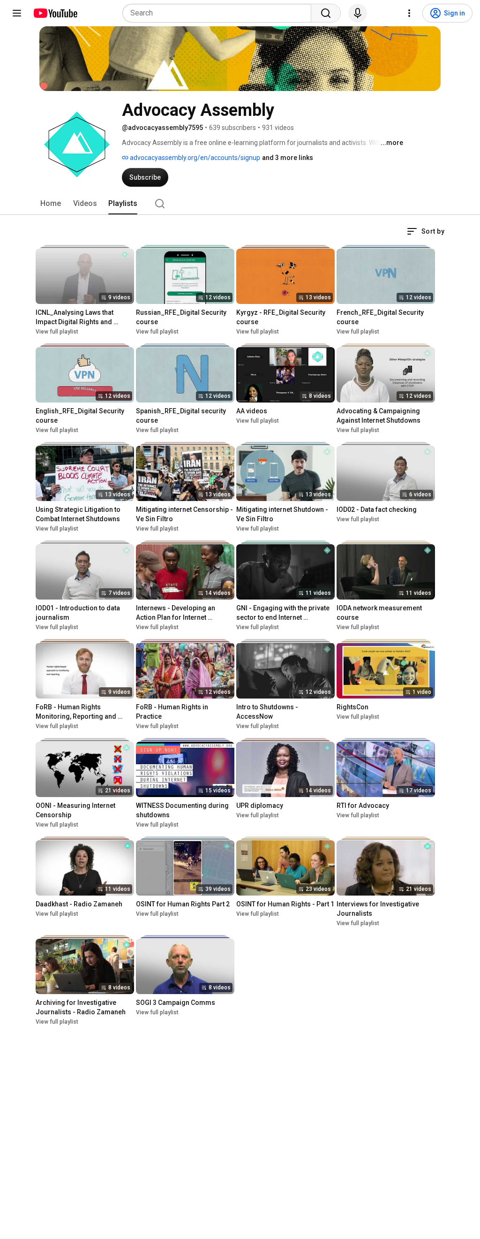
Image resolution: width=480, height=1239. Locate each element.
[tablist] (240, 203)
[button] (425, 231)
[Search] (326, 13)
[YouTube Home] (55, 13)
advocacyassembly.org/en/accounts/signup (194, 157)
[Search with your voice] (357, 13)
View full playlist (57, 331)
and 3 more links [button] (287, 157)
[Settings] (409, 13)
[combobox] (219, 13)
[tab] (50, 203)
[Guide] (16, 13)
